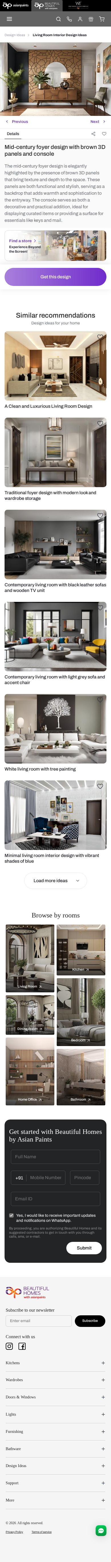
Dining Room (27, 1029)
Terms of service (42, 1531)
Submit (84, 1248)
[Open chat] (101, 1530)
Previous (20, 122)
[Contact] (69, 19)
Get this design (55, 276)
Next (95, 122)
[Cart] (101, 19)
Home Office (27, 1099)
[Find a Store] (90, 19)
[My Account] (80, 19)
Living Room (27, 986)
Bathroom (78, 1099)
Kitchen (78, 969)
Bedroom (78, 1040)
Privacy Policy (14, 1531)
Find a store (20, 241)
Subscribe (90, 1321)
